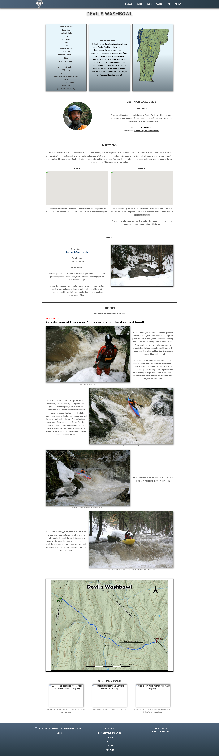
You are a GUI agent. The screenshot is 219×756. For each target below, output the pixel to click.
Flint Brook (138, 131)
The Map (110, 737)
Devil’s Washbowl (151, 131)
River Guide (110, 729)
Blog (109, 741)
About (109, 746)
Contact (109, 750)
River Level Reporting (109, 733)
